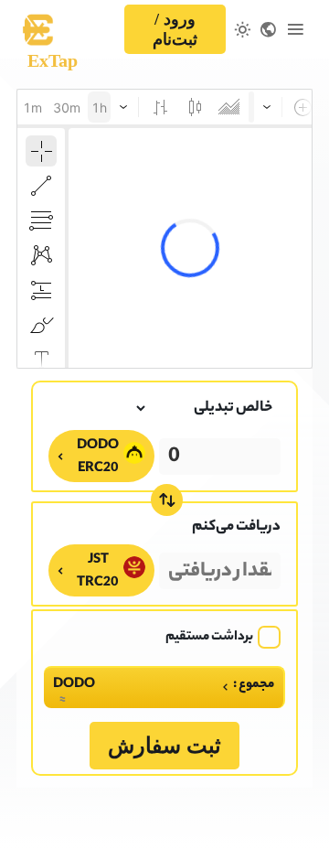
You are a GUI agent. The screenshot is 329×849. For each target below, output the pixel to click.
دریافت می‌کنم (236, 527)
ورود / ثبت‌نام (175, 29)
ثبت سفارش (164, 746)
